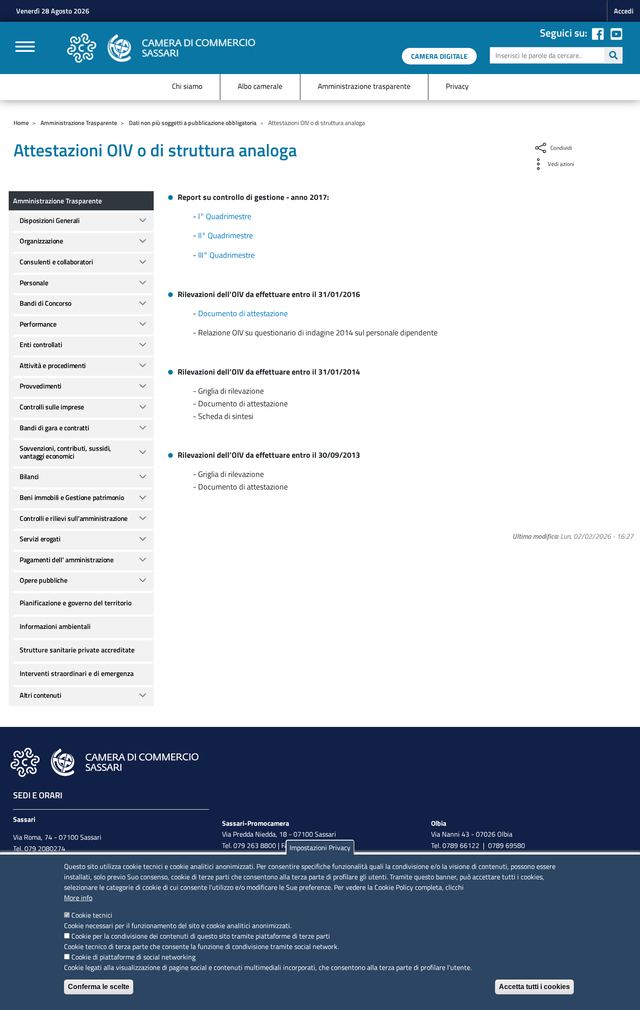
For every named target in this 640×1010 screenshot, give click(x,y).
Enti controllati (41, 344)
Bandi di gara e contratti (54, 427)
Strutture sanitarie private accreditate (77, 650)
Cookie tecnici (91, 915)
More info (78, 897)
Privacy (457, 86)
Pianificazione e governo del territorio (75, 603)
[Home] (161, 48)
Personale (34, 282)
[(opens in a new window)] (616, 33)
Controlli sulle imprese (52, 407)
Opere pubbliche (43, 580)
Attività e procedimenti (53, 365)
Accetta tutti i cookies (534, 986)
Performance (38, 324)
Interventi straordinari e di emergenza (77, 673)
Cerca (613, 55)
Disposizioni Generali (50, 220)
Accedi (623, 11)
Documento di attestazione (243, 313)
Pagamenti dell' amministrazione (67, 559)
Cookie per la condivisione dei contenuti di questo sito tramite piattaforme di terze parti (200, 936)
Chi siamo (187, 86)
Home (21, 122)
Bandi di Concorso (45, 303)
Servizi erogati (40, 539)
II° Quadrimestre (225, 235)
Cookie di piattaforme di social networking (133, 957)
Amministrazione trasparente (364, 86)
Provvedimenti (40, 386)
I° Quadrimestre (224, 216)
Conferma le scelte (98, 986)
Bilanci (29, 476)
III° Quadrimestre (226, 255)
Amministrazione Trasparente (78, 122)
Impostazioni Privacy (320, 847)
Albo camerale (260, 86)
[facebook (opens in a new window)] (598, 33)
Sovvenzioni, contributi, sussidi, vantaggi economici (65, 452)
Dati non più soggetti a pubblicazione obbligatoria (192, 122)
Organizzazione (41, 241)
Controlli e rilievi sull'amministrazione (74, 518)
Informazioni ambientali (55, 626)
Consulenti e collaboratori (56, 262)
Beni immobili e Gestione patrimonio (72, 497)
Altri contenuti (40, 695)
